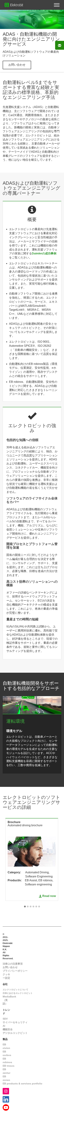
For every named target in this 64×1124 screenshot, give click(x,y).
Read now (49, 895)
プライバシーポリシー (15, 970)
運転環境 (15, 721)
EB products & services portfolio (22, 1083)
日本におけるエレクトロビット (18, 993)
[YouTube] (6, 1107)
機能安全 (8, 1029)
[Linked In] (6, 1099)
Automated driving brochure (25, 825)
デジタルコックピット (15, 1033)
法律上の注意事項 (13, 963)
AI (4, 1025)
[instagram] (6, 1090)
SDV (5, 1018)
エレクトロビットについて (15, 989)
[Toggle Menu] (57, 5)
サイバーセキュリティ (15, 1022)
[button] (24, 907)
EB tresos (8, 1065)
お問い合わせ (16, 64)
